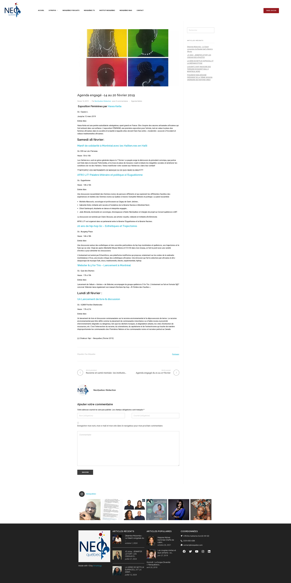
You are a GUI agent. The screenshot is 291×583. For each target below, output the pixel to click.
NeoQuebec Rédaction (103, 101)
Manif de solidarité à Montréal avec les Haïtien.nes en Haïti (112, 145)
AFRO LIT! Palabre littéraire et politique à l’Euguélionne (110, 174)
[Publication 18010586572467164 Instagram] (112, 509)
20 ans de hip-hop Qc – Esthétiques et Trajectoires (107, 226)
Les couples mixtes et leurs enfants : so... (167, 551)
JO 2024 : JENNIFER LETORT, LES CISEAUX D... (133, 553)
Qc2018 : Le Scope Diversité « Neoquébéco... (158, 563)
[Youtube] (196, 551)
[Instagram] (203, 551)
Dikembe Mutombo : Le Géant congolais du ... (134, 538)
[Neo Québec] (12, 10)
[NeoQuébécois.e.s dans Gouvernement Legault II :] (134, 509)
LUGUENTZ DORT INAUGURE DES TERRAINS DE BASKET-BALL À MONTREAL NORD (199, 69)
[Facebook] (184, 551)
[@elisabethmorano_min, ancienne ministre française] (178, 509)
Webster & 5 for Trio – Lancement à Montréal (104, 265)
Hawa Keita (114, 106)
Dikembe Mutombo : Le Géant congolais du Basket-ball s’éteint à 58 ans (200, 49)
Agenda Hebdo (136, 101)
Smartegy (97, 565)
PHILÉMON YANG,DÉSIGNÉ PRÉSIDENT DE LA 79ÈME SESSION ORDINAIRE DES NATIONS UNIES (199, 77)
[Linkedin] (209, 551)
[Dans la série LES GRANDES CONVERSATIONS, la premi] (156, 509)
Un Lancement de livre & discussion (98, 299)
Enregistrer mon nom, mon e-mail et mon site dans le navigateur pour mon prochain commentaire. (120, 426)
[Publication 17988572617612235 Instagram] (90, 509)
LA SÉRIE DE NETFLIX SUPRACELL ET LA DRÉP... (134, 569)
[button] (271, 10)
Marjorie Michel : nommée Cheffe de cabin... (166, 539)
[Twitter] (190, 551)
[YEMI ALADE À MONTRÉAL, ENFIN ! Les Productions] (200, 509)
